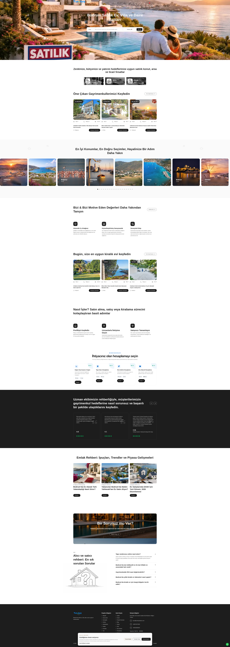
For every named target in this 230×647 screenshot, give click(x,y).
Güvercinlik (105, 617)
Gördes (104, 622)
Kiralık (118, 617)
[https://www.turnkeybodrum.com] (79, 2)
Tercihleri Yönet (137, 639)
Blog (118, 622)
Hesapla (77, 382)
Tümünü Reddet (128, 639)
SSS (118, 626)
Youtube (155, 643)
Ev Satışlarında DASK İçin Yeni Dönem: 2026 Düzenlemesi (141, 489)
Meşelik (104, 615)
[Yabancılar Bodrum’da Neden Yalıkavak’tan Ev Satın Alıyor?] (115, 473)
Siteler (118, 624)
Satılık (118, 615)
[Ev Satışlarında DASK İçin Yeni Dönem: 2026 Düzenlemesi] (143, 473)
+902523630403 (136, 627)
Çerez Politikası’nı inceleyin (84, 643)
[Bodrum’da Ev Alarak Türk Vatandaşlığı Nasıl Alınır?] (86, 473)
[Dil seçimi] (149, 3)
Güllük (104, 626)
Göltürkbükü (105, 624)
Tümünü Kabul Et (146, 639)
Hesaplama (119, 630)
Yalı (103, 630)
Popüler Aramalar (120, 620)
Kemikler (105, 628)
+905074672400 (136, 624)
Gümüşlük (105, 620)
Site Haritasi (119, 628)
